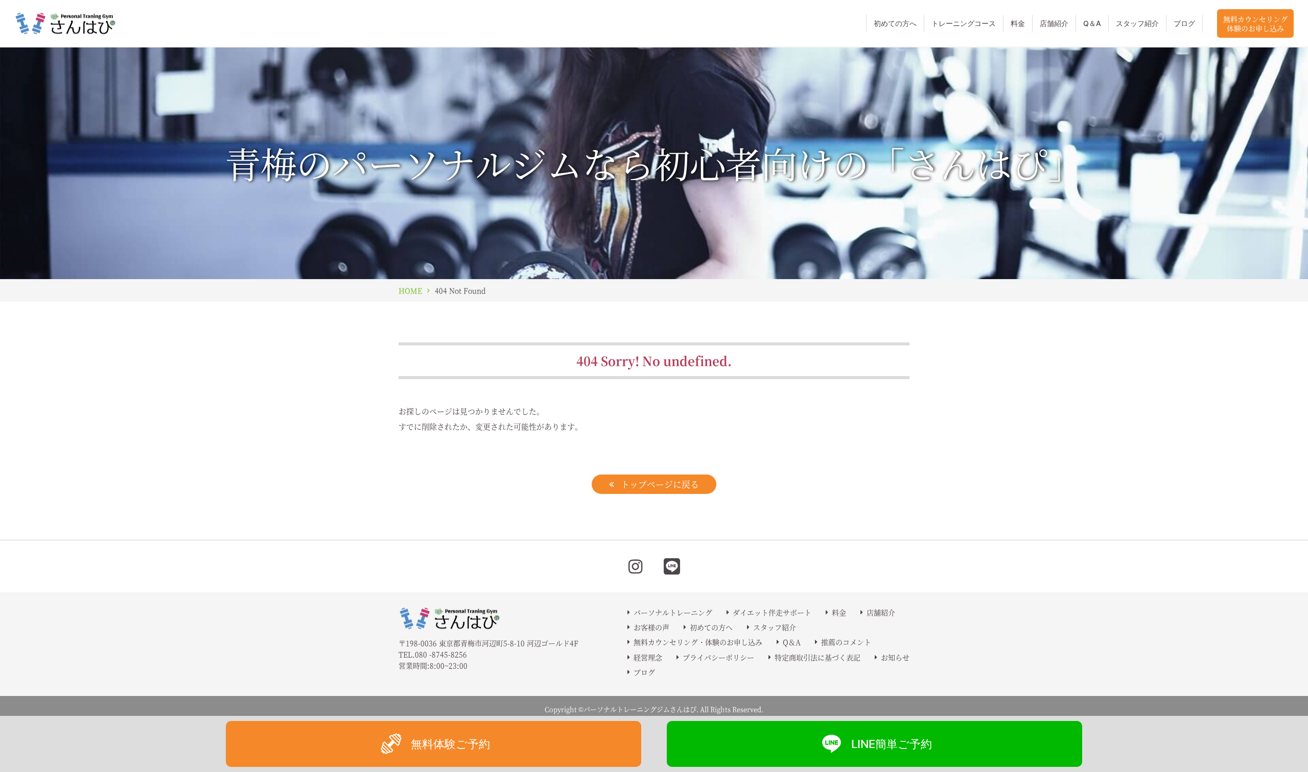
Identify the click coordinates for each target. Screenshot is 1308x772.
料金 (1018, 23)
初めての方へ (895, 23)
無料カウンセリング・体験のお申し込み (698, 642)
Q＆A (1092, 23)
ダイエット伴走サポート (772, 612)
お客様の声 (651, 627)
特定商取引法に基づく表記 (817, 657)
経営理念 (648, 657)
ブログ (1184, 23)
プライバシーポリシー (718, 657)
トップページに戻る (660, 484)
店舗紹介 (1054, 23)
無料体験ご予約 (450, 744)
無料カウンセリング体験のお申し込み (1255, 23)
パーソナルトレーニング (673, 612)
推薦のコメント (846, 642)
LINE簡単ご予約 (891, 744)
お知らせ (895, 657)
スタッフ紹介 (1137, 23)
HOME (410, 290)
